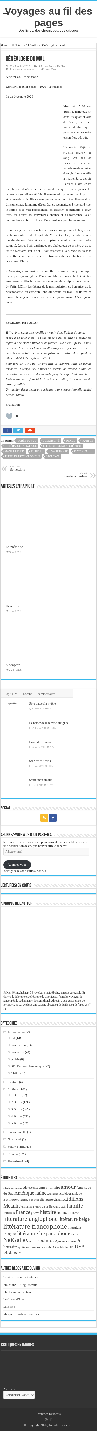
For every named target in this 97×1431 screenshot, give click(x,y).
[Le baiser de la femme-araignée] (15, 729)
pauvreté (34, 1241)
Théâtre (16, 1073)
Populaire (11, 694)
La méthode (14, 547)
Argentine (52, 1193)
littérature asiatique (21, 446)
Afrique (44, 1187)
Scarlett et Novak (40, 761)
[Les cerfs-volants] (15, 748)
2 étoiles (16, 1102)
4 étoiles (33, 45)
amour (68, 1186)
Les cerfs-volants (40, 742)
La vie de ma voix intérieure (21, 1277)
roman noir (44, 1247)
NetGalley (16, 1240)
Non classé (14, 1139)
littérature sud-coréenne (62, 446)
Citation (13, 1082)
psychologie (59, 451)
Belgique (10, 1199)
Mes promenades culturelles (21, 1314)
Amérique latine (30, 1193)
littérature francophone (35, 1226)
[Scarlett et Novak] (15, 767)
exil (63, 1206)
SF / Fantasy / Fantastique (27, 1066)
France (23, 1212)
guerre (35, 1213)
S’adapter (13, 665)
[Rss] (44, 818)
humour (64, 1212)
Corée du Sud (27, 440)
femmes (9, 1213)
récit (54, 1247)
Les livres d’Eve (13, 1299)
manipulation (15, 451)
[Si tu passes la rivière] (15, 709)
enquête (41, 1206)
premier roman (66, 1241)
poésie (15, 1059)
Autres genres (16, 1032)
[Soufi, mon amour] (15, 786)
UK (71, 1247)
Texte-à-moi (15, 1161)
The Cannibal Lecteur (17, 1292)
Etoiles (20, 45)
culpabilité (51, 440)
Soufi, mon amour (40, 780)
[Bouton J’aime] (9, 416)
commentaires (46, 694)
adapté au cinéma (12, 1187)
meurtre (37, 451)
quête (21, 1247)
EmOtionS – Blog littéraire (20, 1285)
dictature (46, 1199)
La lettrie (9, 1306)
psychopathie (83, 451)
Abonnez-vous (17, 864)
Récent (27, 694)
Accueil (9, 45)
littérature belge (74, 1219)
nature (75, 1234)
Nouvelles (17, 1052)
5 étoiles (16, 1123)
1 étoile (16, 1095)
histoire (48, 1212)
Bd (13, 1038)
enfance (28, 1206)
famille (87, 440)
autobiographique (70, 1193)
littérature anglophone (30, 1218)
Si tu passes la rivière (42, 703)
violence (53, 456)
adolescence (30, 1187)
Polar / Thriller (57, 66)
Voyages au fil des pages (48, 16)
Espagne (54, 1206)
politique (48, 1240)
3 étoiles (16, 1109)
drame (70, 440)
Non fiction (18, 1045)
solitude (62, 1247)
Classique (23, 1199)
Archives (9, 1389)
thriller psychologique (22, 456)
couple (35, 1199)
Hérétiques (13, 606)
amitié (54, 1187)
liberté (75, 1213)
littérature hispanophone (43, 1233)
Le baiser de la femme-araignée (49, 723)
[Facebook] (53, 818)
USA (80, 1247)
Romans (13, 1154)
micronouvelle (17, 1132)
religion (31, 1247)
